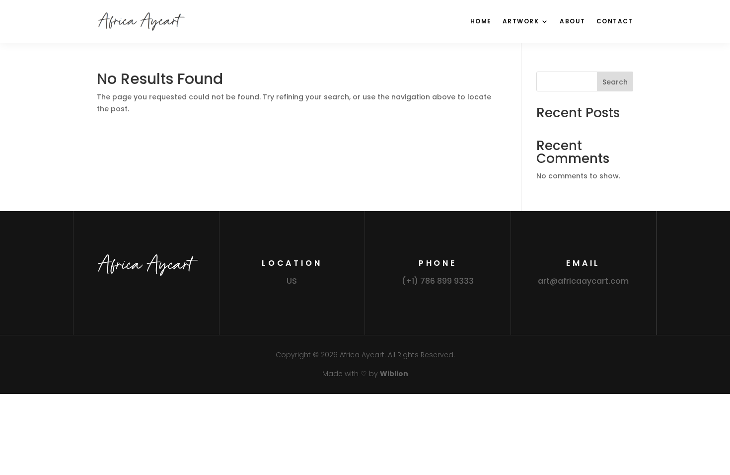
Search (615, 82)
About (572, 21)
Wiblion (394, 374)
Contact (615, 21)
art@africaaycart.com (583, 281)
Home (481, 21)
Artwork (521, 21)
